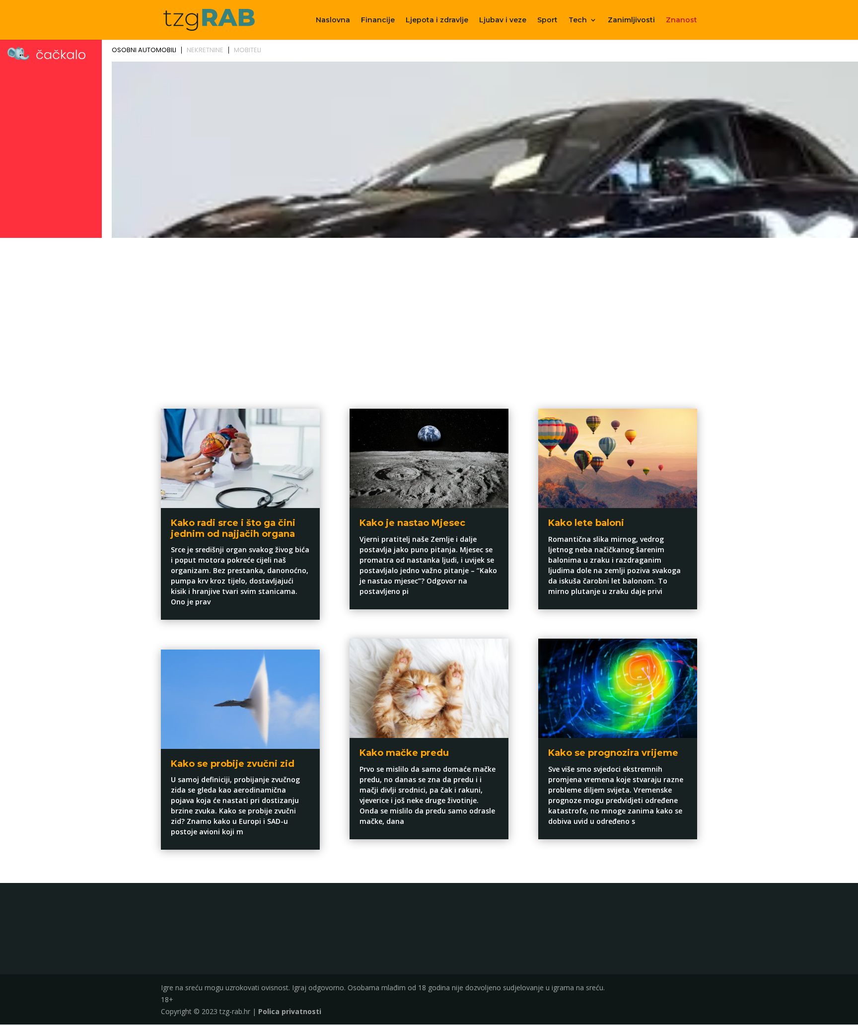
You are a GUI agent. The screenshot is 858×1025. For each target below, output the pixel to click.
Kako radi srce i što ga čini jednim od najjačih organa (233, 528)
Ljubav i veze (502, 20)
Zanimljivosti (631, 20)
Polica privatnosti (289, 1011)
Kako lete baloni (586, 522)
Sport (547, 20)
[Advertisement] (429, 315)
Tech (578, 20)
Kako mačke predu (404, 752)
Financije (378, 20)
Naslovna (333, 20)
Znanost (681, 20)
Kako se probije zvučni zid (232, 763)
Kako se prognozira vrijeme (613, 752)
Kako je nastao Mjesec (412, 522)
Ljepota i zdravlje (437, 20)
